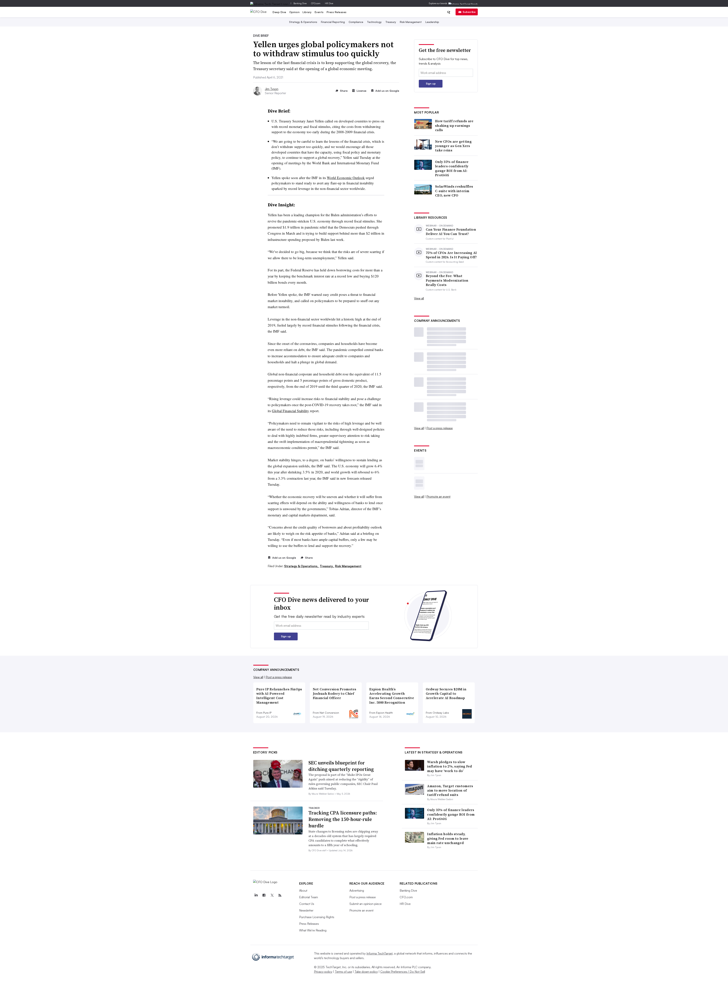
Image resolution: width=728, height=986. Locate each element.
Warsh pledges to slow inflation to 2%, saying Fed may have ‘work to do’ (449, 766)
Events (319, 12)
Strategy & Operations (303, 21)
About (303, 890)
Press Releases (337, 12)
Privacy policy (323, 971)
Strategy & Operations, (301, 566)
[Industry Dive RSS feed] (280, 895)
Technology (374, 21)
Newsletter (306, 910)
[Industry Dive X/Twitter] (272, 895)
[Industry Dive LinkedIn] (256, 895)
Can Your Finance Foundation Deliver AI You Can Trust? (451, 231)
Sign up (431, 83)
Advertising (356, 890)
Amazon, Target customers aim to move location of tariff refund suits (450, 790)
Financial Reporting (333, 21)
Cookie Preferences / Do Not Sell (402, 971)
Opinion (294, 12)
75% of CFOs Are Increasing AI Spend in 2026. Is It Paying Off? (451, 255)
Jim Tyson (271, 89)
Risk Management (411, 21)
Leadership (432, 21)
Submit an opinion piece (365, 904)
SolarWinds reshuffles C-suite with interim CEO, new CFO (454, 190)
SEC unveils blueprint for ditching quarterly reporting (341, 766)
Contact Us (306, 904)
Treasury (390, 21)
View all (419, 298)
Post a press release (439, 428)
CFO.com (315, 3)
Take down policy (366, 971)
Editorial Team (308, 897)
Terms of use (343, 971)
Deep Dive (279, 12)
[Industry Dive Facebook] (264, 895)
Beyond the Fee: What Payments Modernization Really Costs (447, 280)
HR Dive (329, 3)
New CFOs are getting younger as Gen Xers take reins (453, 146)
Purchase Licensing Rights (316, 917)
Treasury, (327, 566)
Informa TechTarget (379, 953)
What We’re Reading (312, 930)
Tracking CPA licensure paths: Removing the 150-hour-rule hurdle (342, 819)
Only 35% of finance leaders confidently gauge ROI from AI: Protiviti (452, 168)
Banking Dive (300, 3)
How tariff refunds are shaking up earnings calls (454, 125)
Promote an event (438, 496)
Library (307, 12)
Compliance (356, 21)
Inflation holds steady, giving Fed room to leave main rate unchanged (447, 838)
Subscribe (469, 11)
